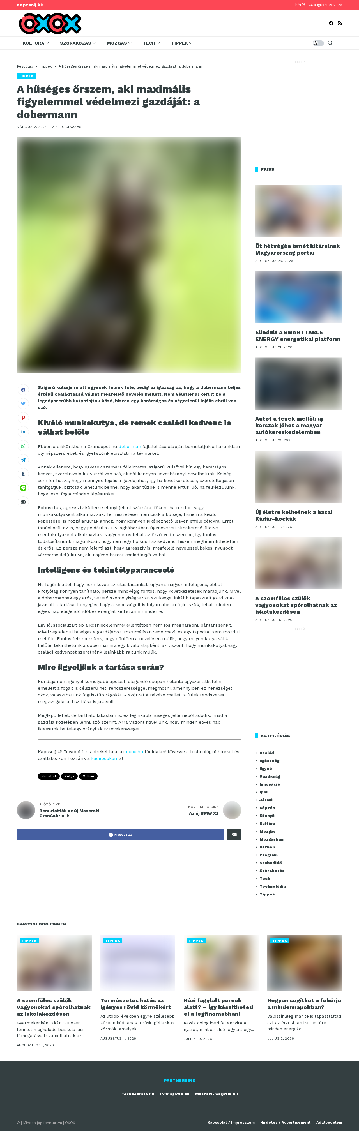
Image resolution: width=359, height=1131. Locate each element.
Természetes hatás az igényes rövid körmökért (135, 1003)
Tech (264, 878)
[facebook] (331, 23)
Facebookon (104, 758)
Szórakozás (272, 870)
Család (266, 753)
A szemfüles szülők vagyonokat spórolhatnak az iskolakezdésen (296, 605)
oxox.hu (134, 751)
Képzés (267, 807)
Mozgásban (271, 839)
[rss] (340, 23)
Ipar (263, 792)
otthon (88, 776)
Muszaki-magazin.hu (216, 1094)
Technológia (272, 886)
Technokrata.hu (137, 1094)
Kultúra (267, 823)
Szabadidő (270, 862)
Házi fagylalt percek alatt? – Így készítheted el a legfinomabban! (218, 1007)
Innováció (269, 784)
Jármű (266, 800)
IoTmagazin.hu (175, 1094)
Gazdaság (269, 776)
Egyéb (265, 768)
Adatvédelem (329, 1122)
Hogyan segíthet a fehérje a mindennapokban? (304, 1003)
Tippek (46, 66)
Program (268, 855)
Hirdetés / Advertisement (285, 1122)
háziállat (49, 776)
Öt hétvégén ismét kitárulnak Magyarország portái (297, 249)
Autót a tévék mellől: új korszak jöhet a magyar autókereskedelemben (289, 425)
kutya (69, 776)
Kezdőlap (25, 66)
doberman (130, 446)
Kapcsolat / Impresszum (231, 1122)
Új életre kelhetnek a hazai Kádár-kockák (293, 515)
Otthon (267, 847)
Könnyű (267, 815)
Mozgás (267, 831)
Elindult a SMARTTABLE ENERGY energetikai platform (297, 335)
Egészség (269, 760)
